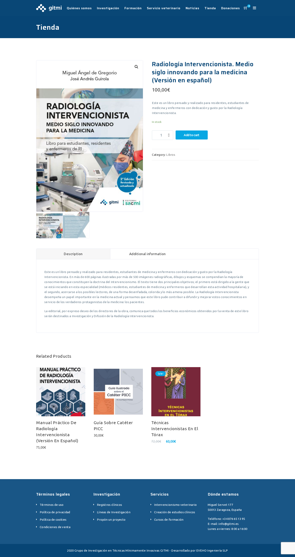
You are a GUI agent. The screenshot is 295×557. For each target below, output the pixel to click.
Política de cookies (53, 519)
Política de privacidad (55, 512)
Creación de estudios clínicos (174, 512)
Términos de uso (52, 504)
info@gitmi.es (228, 523)
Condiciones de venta (55, 527)
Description (73, 254)
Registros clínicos (109, 504)
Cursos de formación (169, 519)
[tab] (73, 254)
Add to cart (191, 135)
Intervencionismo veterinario (175, 504)
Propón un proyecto (111, 519)
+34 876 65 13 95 (233, 518)
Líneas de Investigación (113, 512)
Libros (170, 154)
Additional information (147, 254)
